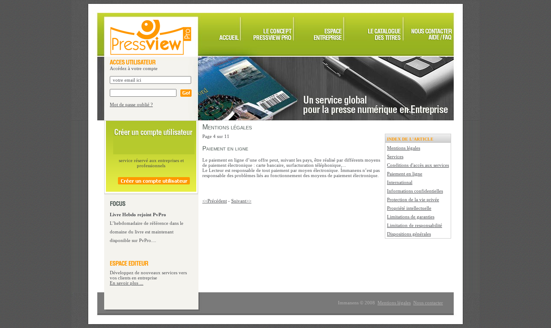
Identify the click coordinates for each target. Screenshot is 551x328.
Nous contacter (428, 302)
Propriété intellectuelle (409, 208)
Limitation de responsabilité (414, 225)
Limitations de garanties (410, 216)
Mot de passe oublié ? (131, 104)
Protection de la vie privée (413, 199)
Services (395, 156)
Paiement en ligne (404, 173)
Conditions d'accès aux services (418, 165)
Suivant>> (241, 200)
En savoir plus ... (126, 282)
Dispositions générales (409, 233)
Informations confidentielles (415, 190)
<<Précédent (214, 200)
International (399, 182)
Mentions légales (403, 147)
